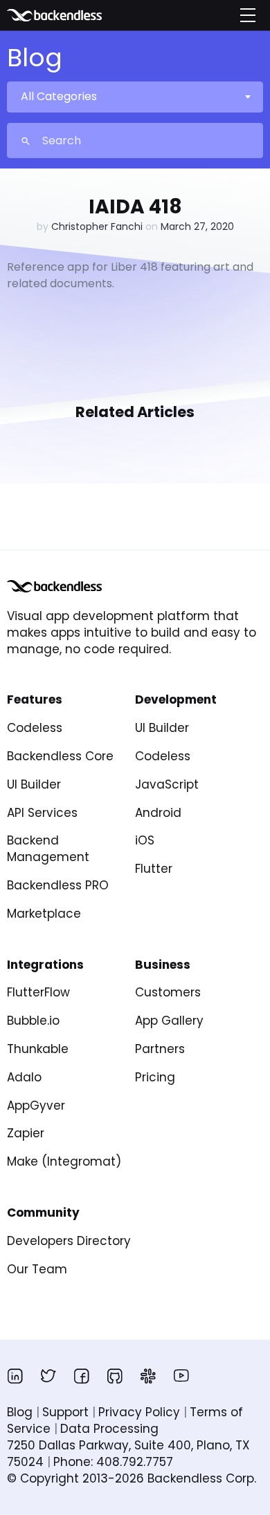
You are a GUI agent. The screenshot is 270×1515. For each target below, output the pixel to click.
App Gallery (169, 1020)
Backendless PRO (58, 885)
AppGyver (36, 1105)
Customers (168, 992)
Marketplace (44, 913)
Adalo (24, 1077)
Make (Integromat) (64, 1161)
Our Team (37, 1269)
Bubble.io (33, 1020)
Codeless (34, 728)
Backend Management (48, 848)
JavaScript (167, 784)
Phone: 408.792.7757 (113, 1462)
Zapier (25, 1133)
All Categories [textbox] (59, 96)
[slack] (148, 1375)
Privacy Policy (139, 1412)
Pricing (155, 1077)
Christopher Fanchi (97, 226)
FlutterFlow (38, 992)
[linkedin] (15, 1375)
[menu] (248, 15)
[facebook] (81, 1375)
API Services (42, 812)
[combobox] (134, 96)
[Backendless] (54, 586)
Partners (160, 1049)
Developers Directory (69, 1241)
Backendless (74, 15)
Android (158, 812)
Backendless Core (60, 756)
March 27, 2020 (197, 226)
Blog (20, 1412)
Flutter (153, 868)
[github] (115, 1375)
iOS (144, 840)
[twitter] (48, 1375)
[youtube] (181, 1375)
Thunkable (38, 1049)
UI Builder (34, 784)
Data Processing (109, 1428)
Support (65, 1412)
